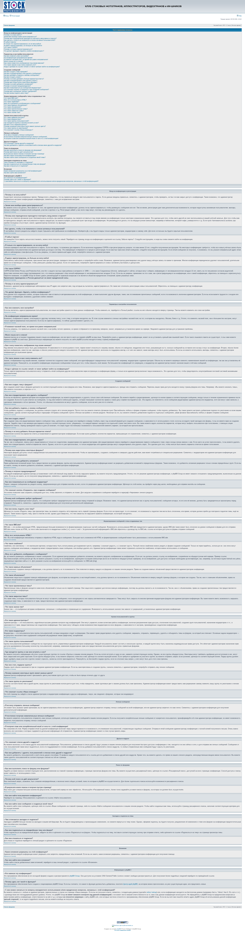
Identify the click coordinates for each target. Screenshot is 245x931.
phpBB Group (75, 876)
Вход (7, 16)
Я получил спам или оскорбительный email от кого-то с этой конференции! (31, 138)
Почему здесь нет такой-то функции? (17, 179)
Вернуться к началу (10, 201)
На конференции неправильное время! (18, 58)
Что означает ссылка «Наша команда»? (18, 130)
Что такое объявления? (12, 107)
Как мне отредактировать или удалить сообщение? (22, 73)
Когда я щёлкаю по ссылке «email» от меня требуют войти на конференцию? (32, 67)
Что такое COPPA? (11, 47)
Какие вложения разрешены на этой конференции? (23, 171)
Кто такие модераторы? (12, 119)
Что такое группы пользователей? (16, 121)
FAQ (240, 16)
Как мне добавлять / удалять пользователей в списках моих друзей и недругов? (33, 145)
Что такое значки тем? (12, 112)
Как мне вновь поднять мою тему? (16, 93)
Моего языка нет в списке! (13, 61)
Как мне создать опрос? (12, 77)
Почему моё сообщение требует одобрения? (20, 91)
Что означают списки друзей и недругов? (19, 143)
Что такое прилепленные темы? (16, 109)
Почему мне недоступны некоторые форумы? (20, 82)
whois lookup (151, 892)
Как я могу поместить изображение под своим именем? (24, 63)
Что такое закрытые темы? (14, 111)
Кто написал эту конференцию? (15, 178)
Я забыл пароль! (10, 42)
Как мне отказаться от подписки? (16, 166)
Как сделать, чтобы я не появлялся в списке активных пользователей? (29, 40)
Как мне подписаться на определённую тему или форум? (25, 164)
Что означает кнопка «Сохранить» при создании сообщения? (26, 89)
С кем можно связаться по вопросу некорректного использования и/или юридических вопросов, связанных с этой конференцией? (51, 181)
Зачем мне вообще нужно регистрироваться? (20, 37)
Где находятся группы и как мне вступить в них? (21, 123)
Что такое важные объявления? (15, 105)
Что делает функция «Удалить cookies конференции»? (24, 51)
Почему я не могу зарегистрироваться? (18, 49)
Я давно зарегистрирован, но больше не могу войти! (23, 45)
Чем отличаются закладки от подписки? (18, 162)
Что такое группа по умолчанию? (16, 128)
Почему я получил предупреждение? (17, 86)
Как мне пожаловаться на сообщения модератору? (22, 88)
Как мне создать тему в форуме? (16, 72)
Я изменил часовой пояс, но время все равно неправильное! (26, 59)
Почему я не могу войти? (13, 35)
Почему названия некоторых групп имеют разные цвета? (25, 126)
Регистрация (15, 16)
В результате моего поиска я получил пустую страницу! (24, 154)
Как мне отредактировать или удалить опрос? (20, 81)
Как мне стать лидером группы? (15, 124)
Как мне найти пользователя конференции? (20, 155)
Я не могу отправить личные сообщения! (19, 135)
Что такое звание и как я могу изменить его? (20, 65)
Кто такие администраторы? (14, 117)
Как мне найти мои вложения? (15, 173)
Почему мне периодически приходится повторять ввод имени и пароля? (30, 38)
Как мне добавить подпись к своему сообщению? (21, 75)
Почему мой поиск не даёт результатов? (18, 152)
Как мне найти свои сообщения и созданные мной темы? (25, 157)
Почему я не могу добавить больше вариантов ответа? (24, 79)
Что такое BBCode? (11, 98)
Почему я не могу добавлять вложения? (18, 84)
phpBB (119, 929)
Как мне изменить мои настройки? (16, 56)
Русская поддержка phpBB (122, 930)
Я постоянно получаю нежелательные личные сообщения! (25, 137)
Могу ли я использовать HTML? (15, 100)
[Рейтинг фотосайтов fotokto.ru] (122, 925)
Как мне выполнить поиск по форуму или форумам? (23, 150)
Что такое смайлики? (11, 102)
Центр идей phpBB (130, 884)
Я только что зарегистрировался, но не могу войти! (22, 44)
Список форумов (9, 25)
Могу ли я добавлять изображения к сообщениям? (22, 103)
